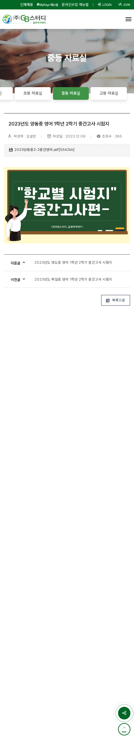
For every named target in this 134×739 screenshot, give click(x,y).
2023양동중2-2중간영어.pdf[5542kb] (44, 150)
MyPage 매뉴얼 (48, 5)
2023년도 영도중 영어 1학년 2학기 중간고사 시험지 (73, 262)
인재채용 (26, 5)
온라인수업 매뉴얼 (75, 5)
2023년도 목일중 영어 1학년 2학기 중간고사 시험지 (73, 279)
